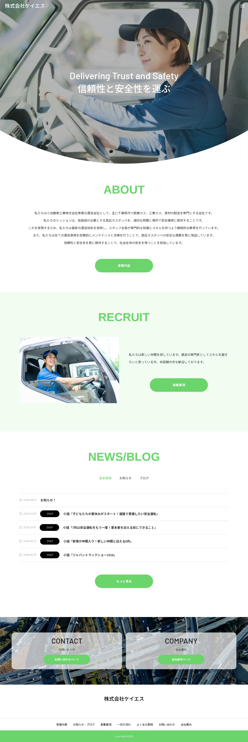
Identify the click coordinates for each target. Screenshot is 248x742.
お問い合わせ (167, 724)
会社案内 (186, 724)
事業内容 (124, 265)
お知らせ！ (48, 500)
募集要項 (179, 385)
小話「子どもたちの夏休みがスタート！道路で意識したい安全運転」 (111, 514)
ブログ (49, 513)
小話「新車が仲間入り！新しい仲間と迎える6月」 (98, 541)
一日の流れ (124, 724)
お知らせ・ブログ (84, 724)
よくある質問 (145, 724)
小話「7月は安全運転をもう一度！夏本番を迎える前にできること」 (110, 527)
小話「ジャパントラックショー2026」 (90, 555)
